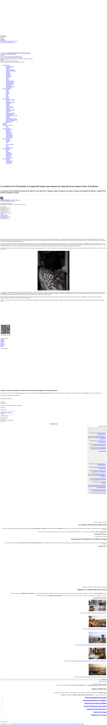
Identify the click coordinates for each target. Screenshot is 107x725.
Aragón (7, 100)
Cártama (7, 68)
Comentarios (9, 203)
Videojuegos (8, 155)
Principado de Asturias (10, 102)
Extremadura (8, 110)
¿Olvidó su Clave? (4, 415)
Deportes (5, 124)
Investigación (8, 153)
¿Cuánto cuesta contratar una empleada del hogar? (100, 433)
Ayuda (12, 723)
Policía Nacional (9, 133)
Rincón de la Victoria (10, 80)
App (7, 54)
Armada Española (9, 135)
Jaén (7, 95)
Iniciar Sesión (3, 40)
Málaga (4, 65)
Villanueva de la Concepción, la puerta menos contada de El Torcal (98, 490)
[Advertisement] (37, 9)
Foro (4, 54)
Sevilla (7, 97)
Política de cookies (62, 723)
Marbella (7, 77)
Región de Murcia (9, 114)
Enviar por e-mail (3, 215)
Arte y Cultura (6, 125)
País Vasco (8, 116)
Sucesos (7, 149)
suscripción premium (19, 393)
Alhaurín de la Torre (10, 66)
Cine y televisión (9, 157)
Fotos (18, 58)
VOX (7, 142)
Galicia (7, 112)
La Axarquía (8, 75)
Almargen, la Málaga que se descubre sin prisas (100, 441)
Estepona (8, 72)
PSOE (7, 146)
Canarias (7, 104)
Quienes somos (24, 723)
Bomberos (8, 130)
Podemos (8, 141)
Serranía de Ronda (9, 83)
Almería (7, 89)
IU (6, 143)
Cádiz (7, 90)
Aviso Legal (42, 723)
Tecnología (8, 156)
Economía (5, 123)
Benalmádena (8, 67)
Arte (7, 126)
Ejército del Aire (9, 136)
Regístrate (2, 38)
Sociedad (5, 148)
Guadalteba (8, 74)
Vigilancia (2, 341)
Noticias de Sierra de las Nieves (97, 709)
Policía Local (8, 132)
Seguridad (5, 128)
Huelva (7, 94)
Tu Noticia (25, 58)
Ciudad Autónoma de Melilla (11, 119)
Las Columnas (9, 162)
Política (4, 138)
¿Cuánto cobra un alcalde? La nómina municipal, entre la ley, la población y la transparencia (97, 437)
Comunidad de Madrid (10, 113)
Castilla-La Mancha (10, 107)
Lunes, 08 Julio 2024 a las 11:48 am (7, 201)
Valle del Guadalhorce (10, 86)
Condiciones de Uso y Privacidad (51, 723)
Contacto (37, 723)
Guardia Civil (8, 134)
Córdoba (7, 92)
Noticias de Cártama (100, 712)
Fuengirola (8, 73)
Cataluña (7, 108)
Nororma (7, 79)
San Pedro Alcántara (12, 58)
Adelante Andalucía (10, 144)
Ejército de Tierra (9, 137)
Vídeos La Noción (4, 58)
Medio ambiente (9, 154)
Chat (2, 54)
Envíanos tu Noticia (31, 723)
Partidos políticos (9, 147)
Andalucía (5, 88)
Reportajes (8, 159)
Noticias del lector (9, 161)
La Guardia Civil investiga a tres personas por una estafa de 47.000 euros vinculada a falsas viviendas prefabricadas (97, 486)
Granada (7, 93)
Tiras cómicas (8, 163)
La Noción (2, 52)
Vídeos (21, 58)
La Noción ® (3, 723)
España (4, 98)
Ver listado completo (103, 451)
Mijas (7, 78)
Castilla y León (9, 106)
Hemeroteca (30, 58)
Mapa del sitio (17, 723)
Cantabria (8, 105)
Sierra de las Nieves (10, 84)
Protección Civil (9, 129)
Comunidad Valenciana (10, 109)
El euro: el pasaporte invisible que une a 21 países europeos (100, 494)
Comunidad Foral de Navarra (11, 115)
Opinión (4, 158)
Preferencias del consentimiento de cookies (75, 723)
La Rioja (7, 117)
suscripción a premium (15, 395)
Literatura (2, 339)
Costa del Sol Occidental (11, 70)
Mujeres (2, 346)
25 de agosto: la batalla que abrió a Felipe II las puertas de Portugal (98, 448)
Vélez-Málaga (8, 87)
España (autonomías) (10, 120)
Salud (7, 151)
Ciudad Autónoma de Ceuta (11, 118)
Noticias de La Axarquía (99, 715)
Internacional (8, 122)
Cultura (7, 127)
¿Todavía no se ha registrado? (6, 412)
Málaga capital (9, 76)
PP (6, 145)
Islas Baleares (8, 103)
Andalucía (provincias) (10, 99)
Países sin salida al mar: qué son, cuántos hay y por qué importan (98, 445)
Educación (8, 152)
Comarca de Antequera (10, 69)
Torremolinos (8, 85)
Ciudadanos (8, 139)
